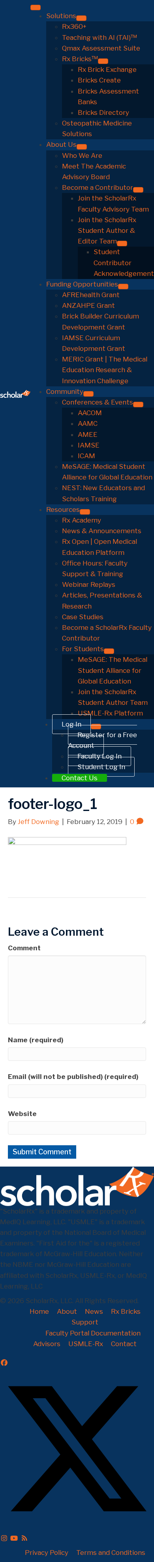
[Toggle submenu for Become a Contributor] (138, 190)
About (67, 1311)
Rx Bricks (126, 1311)
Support (84, 1322)
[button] (4, 1363)
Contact (124, 1344)
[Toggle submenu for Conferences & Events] (138, 404)
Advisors (46, 1344)
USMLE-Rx (85, 1344)
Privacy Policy (46, 1552)
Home (39, 1311)
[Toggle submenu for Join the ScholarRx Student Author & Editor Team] (122, 243)
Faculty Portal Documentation (93, 1333)
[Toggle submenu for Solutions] (81, 18)
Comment (24, 948)
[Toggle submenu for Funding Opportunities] (123, 286)
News (94, 1311)
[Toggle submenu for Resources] (85, 512)
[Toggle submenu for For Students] (109, 651)
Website (22, 1114)
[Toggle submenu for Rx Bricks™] (103, 61)
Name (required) (35, 1040)
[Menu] (35, 7)
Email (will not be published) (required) (73, 1077)
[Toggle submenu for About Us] (82, 147)
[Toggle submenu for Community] (88, 394)
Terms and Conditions (110, 1552)
